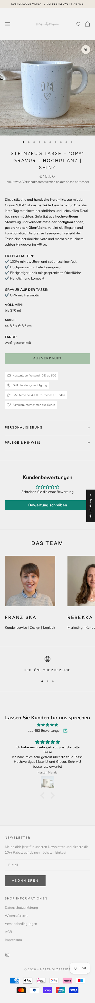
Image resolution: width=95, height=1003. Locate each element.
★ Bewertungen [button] (90, 505)
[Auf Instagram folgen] (7, 954)
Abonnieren (25, 880)
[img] (47, 725)
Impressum (13, 940)
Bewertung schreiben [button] (47, 505)
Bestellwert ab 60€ (68, 3)
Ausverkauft (47, 358)
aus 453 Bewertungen (44, 730)
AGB (8, 932)
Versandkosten (33, 182)
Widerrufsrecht (16, 915)
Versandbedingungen (21, 923)
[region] (47, 664)
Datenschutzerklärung (21, 907)
